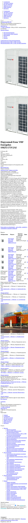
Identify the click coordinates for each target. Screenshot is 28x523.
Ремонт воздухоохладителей (14, 497)
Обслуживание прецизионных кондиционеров (14, 470)
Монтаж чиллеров (11, 429)
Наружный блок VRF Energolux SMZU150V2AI (12, 256)
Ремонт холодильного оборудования (16, 486)
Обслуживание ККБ (12, 455)
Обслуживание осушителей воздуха (16, 466)
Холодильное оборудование (11, 34)
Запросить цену (5, 170)
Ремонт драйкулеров (12, 495)
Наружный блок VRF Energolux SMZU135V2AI (12, 262)
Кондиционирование (9, 32)
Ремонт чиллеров (11, 482)
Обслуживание (7, 452)
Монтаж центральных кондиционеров (16, 451)
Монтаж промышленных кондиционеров (13, 446)
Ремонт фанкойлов (11, 491)
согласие (22, 505)
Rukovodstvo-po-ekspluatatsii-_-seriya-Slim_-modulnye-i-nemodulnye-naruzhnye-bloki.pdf (14, 227)
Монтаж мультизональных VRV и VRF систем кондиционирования (17, 434)
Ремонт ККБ (10, 485)
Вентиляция (7, 35)
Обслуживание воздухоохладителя (15, 468)
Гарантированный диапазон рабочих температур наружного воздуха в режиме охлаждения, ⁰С (11, 193)
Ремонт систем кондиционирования (16, 499)
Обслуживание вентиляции (14, 467)
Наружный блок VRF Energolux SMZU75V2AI (11, 278)
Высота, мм (17, 181)
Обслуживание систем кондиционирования (12, 473)
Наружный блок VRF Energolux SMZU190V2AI (12, 249)
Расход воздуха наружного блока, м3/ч (10, 183)
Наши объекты (7, 7)
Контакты (6, 8)
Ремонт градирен (11, 494)
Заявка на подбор (13, 170)
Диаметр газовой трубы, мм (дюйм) (12, 190)
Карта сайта (15, 520)
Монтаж (6, 428)
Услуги (5, 36)
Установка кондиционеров (13, 436)
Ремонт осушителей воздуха (14, 498)
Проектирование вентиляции (14, 476)
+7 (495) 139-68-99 (5, 27)
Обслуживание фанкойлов (13, 464)
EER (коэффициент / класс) (18, 196)
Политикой (3, 508)
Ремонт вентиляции (12, 493)
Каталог (6, 38)
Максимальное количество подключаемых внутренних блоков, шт (14, 200)
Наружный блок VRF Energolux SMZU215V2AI (12, 240)
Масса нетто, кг (18, 182)
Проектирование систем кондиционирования (13, 479)
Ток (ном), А (20, 179)
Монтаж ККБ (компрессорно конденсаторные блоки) (14, 431)
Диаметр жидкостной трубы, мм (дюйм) (13, 189)
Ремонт (5, 481)
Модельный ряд (5, 167)
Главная (6, 415)
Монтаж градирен (11, 443)
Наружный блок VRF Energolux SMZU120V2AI (12, 267)
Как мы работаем (8, 4)
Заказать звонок (5, 30)
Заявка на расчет (8, 6)
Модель (2, 178)
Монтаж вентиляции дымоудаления (16, 444)
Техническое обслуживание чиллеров (16, 454)
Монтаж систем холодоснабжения (15, 448)
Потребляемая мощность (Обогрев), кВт (11, 185)
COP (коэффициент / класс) (7, 197)
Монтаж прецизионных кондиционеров (17, 437)
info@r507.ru (4, 26)
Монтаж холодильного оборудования (16, 440)
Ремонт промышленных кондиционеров (17, 483)
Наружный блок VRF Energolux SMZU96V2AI (11, 273)
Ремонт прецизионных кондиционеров (17, 487)
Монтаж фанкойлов (12, 439)
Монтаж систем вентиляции (14, 441)
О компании (7, 1)
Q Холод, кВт (16, 178)
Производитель (4, 181)
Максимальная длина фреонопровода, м (15, 187)
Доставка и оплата (8, 3)
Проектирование (8, 475)
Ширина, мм (8, 182)
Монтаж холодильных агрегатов (15, 450)
